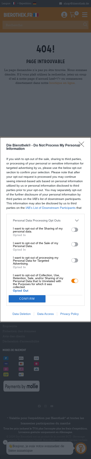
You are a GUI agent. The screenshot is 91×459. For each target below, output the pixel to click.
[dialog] (45, 229)
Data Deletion (21, 314)
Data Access (45, 314)
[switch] (74, 230)
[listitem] (45, 220)
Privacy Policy (69, 314)
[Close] (83, 146)
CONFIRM (27, 298)
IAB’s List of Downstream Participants (51, 207)
